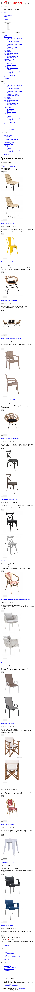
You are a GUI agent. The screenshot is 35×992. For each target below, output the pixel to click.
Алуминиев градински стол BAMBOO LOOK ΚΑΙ (15, 599)
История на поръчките (10, 967)
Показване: (4, 171)
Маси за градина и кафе (13, 71)
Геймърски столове (12, 47)
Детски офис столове (13, 48)
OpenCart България (23, 988)
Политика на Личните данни (12, 956)
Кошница (6, 19)
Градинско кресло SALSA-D (9, 300)
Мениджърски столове (13, 45)
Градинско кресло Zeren (8, 662)
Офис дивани (7, 51)
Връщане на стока (9, 969)
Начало (6, 35)
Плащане (6, 21)
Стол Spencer (4, 560)
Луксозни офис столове (13, 40)
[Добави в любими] (1, 220)
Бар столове (10, 62)
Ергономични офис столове (15, 38)
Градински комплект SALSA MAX (11, 338)
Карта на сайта (8, 959)
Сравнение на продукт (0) (8, 166)
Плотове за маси (11, 75)
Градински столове (12, 68)
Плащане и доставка (9, 953)
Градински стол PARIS (7, 824)
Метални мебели (11, 57)
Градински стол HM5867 (8, 223)
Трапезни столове (9, 59)
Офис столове (8, 37)
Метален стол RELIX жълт (9, 261)
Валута (7, 22)
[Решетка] (1, 165)
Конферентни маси (12, 56)
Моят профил (7, 966)
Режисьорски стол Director (8, 786)
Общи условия (8, 955)
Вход (5, 16)
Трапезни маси (11, 63)
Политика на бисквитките (11, 958)
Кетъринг (6, 76)
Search (18, 32)
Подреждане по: (5, 168)
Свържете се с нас (9, 972)
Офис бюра (7, 50)
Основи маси (10, 72)
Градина (6, 66)
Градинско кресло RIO (7, 723)
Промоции (7, 78)
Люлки (9, 69)
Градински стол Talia (7, 925)
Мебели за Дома (8, 60)
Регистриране (8, 15)
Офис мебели (7, 54)
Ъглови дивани (11, 65)
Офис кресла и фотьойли (11, 53)
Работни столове (11, 43)
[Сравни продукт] (2, 220)
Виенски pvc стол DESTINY (9, 499)
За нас (5, 952)
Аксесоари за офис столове (14, 44)
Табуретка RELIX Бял (7, 862)
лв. (8, 29)
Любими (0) (7, 18)
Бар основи (13, 74)
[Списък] (2, 165)
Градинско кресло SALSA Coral (10, 438)
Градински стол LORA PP (8, 399)
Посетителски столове (13, 41)
